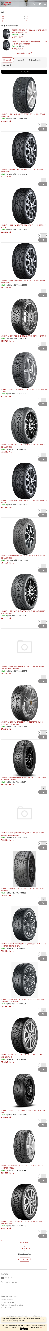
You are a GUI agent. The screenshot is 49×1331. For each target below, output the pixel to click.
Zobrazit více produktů (24, 53)
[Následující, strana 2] (24, 1249)
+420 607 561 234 (11, 1282)
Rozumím (24, 1329)
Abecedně (7, 65)
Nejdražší (20, 60)
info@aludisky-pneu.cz (12, 1278)
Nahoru (25, 1259)
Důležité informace (7, 1300)
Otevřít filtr (24, 72)
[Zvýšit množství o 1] (47, 125)
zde (41, 1327)
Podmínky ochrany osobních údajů (12, 1305)
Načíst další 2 (24, 1242)
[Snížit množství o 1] (39, 125)
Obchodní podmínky (7, 1302)
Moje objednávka (6, 1308)
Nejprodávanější (35, 60)
